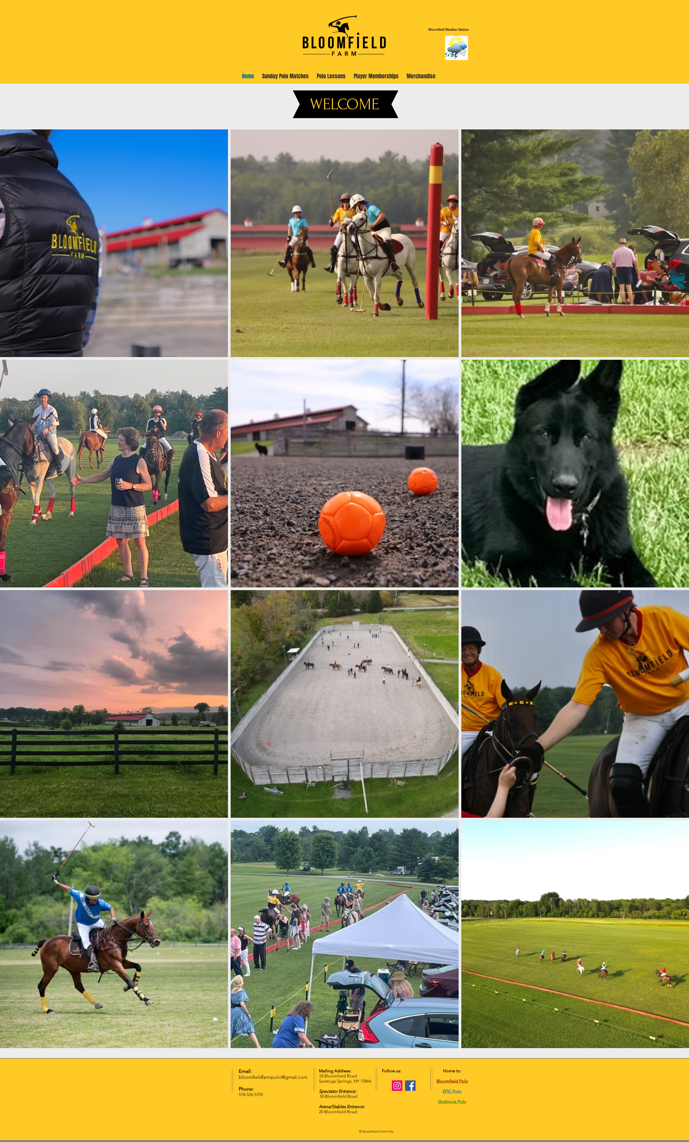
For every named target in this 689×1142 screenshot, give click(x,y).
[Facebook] (410, 1085)
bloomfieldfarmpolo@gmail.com (273, 1077)
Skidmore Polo (452, 1101)
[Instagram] (397, 1085)
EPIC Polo (452, 1091)
